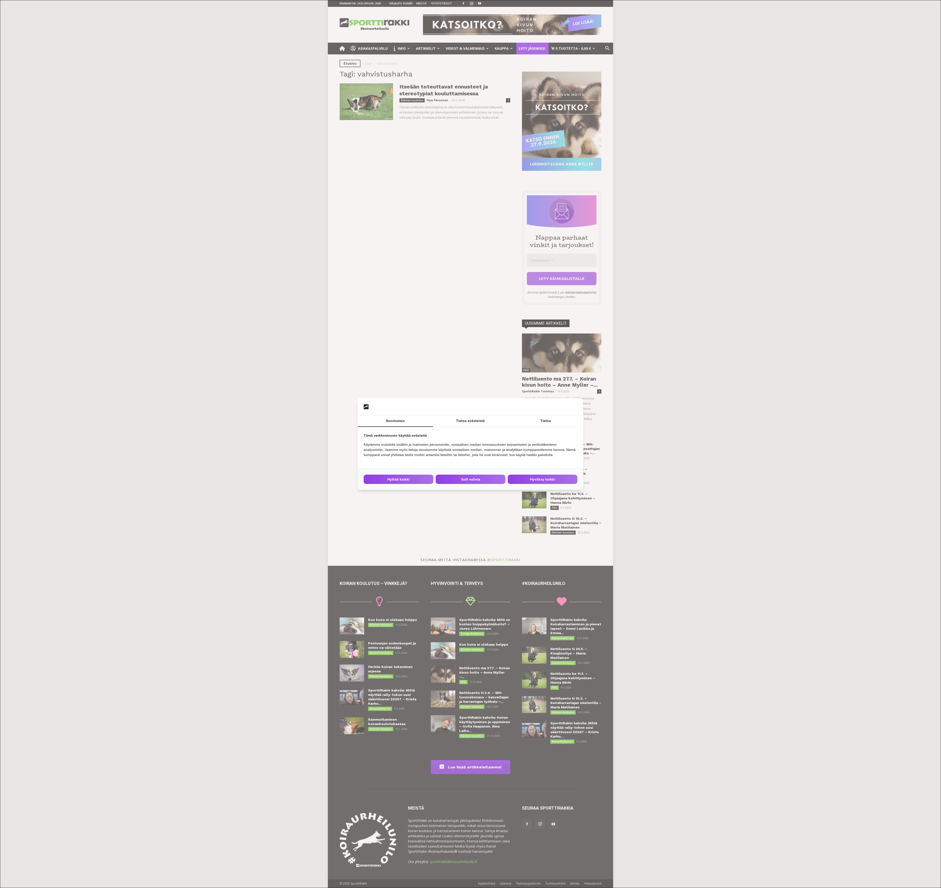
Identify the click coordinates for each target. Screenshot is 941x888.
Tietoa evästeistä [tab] (470, 421)
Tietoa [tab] (545, 421)
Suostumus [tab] (395, 421)
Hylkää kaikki (398, 479)
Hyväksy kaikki (542, 479)
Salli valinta (470, 479)
